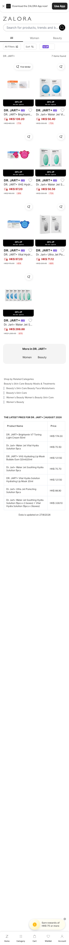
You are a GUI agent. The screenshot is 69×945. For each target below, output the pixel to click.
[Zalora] (34, 19)
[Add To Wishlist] (30, 110)
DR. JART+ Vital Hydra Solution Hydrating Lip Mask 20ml (23, 480)
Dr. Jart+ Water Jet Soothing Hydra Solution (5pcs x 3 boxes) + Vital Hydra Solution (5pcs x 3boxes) (25, 503)
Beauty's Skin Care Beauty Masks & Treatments (29, 383)
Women (27, 357)
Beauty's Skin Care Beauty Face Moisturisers (30, 388)
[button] (34, 6)
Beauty (42, 357)
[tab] (11, 38)
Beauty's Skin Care (16, 392)
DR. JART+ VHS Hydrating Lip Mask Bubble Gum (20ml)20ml (25, 458)
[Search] (62, 27)
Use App (59, 6)
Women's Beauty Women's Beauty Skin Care (30, 397)
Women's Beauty (15, 402)
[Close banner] (3, 6)
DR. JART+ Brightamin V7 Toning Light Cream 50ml (23, 436)
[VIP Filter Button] (47, 47)
